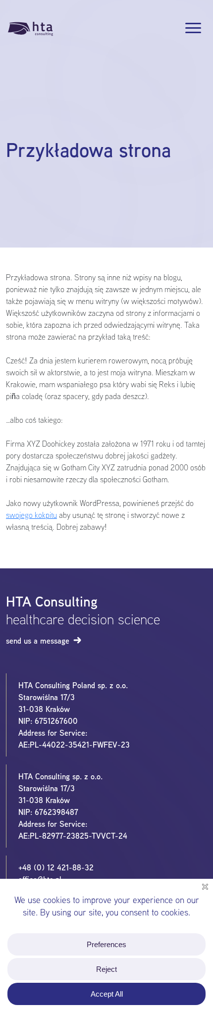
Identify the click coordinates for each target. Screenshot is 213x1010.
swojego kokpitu (31, 515)
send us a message (37, 640)
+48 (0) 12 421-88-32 (56, 867)
